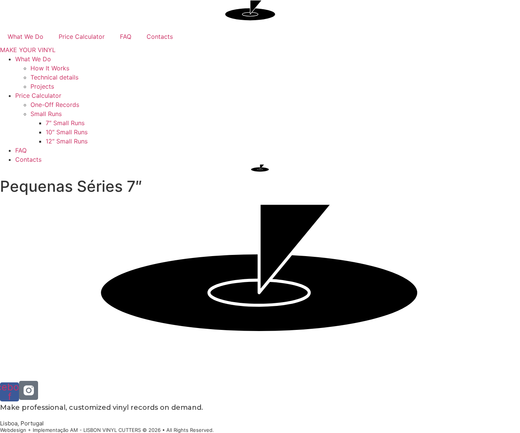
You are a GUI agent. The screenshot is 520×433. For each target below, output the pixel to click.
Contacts (160, 36)
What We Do (25, 36)
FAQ (125, 36)
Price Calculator (82, 36)
